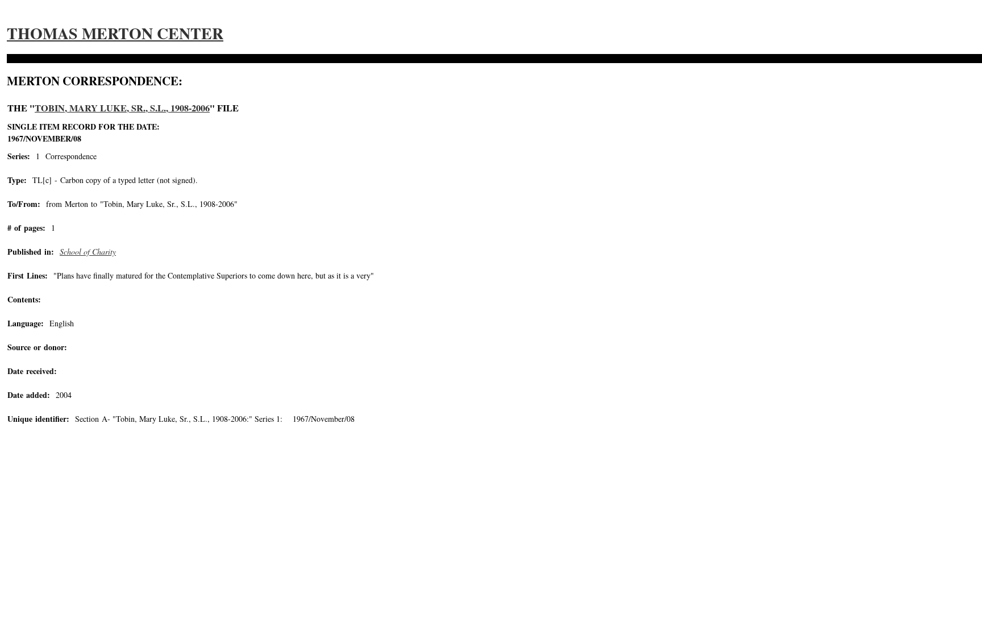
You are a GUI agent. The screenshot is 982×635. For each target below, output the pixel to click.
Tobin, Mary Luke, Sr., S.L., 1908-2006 (122, 108)
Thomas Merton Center (115, 33)
